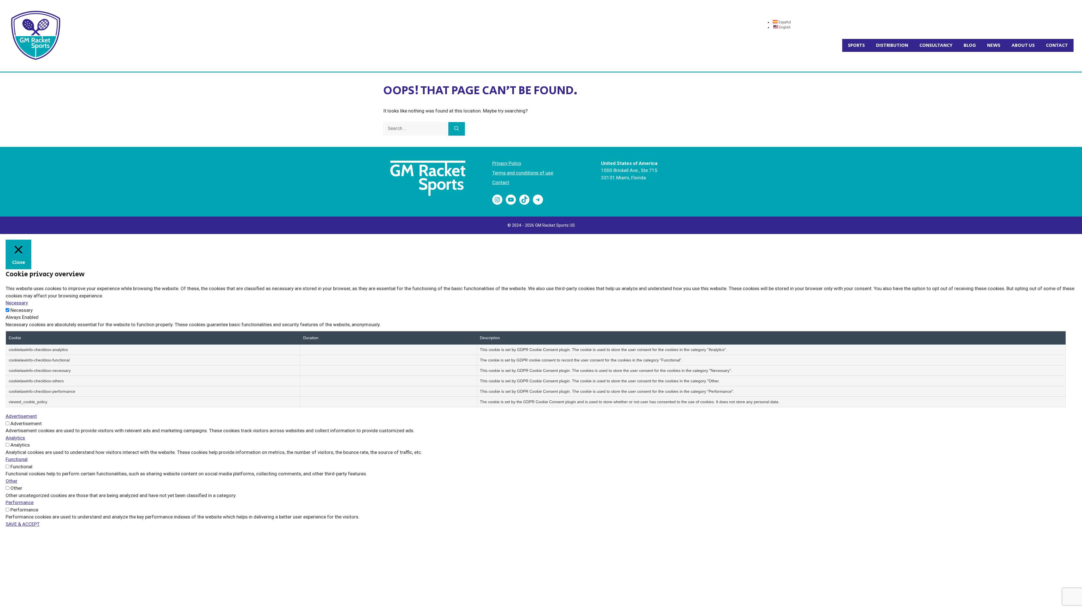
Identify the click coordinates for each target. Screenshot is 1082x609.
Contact (1057, 45)
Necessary (21, 310)
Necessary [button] (17, 303)
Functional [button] (17, 459)
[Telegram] (538, 200)
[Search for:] (415, 128)
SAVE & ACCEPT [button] (23, 524)
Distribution (892, 45)
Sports (856, 45)
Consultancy (935, 45)
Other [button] (11, 481)
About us (1023, 45)
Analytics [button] (15, 438)
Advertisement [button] (21, 416)
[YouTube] (511, 200)
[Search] (456, 129)
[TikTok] (524, 200)
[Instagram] (497, 200)
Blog (970, 45)
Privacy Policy (506, 163)
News (993, 45)
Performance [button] (20, 502)
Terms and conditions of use (522, 173)
